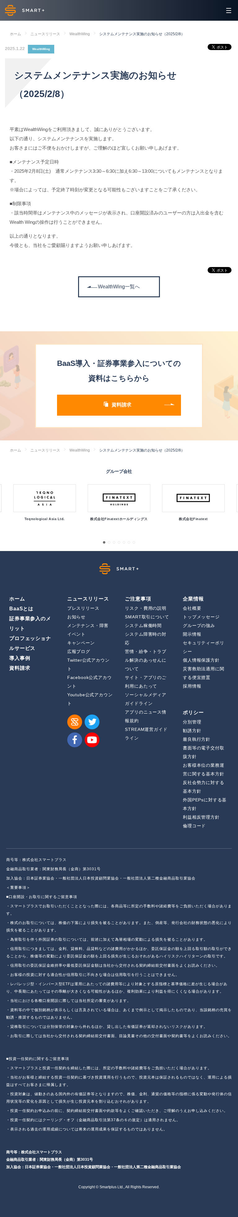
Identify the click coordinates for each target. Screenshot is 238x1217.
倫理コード (194, 825)
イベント (76, 634)
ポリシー (193, 712)
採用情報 (192, 686)
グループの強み (199, 625)
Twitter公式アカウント (88, 664)
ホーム (15, 34)
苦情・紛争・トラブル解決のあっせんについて (145, 660)
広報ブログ (78, 651)
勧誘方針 (192, 730)
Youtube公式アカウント (90, 699)
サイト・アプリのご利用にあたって (145, 682)
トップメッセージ (201, 616)
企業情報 (193, 598)
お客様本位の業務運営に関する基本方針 (203, 769)
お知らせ (76, 616)
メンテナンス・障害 (88, 625)
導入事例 (19, 658)
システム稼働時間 (143, 625)
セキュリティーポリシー (203, 647)
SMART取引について (147, 616)
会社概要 (192, 608)
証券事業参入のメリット (30, 623)
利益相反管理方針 (201, 817)
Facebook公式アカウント (89, 682)
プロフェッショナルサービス (30, 643)
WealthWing (79, 34)
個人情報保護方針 (201, 660)
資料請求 (19, 668)
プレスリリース (83, 608)
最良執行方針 (196, 739)
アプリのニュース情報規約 (145, 716)
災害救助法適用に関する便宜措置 (203, 673)
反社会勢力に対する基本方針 (203, 787)
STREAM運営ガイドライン (146, 733)
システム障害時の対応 (145, 638)
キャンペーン (81, 642)
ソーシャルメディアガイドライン (145, 699)
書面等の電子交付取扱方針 (203, 752)
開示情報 (192, 634)
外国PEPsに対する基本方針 (205, 804)
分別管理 (192, 721)
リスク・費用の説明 (145, 608)
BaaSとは (21, 608)
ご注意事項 (138, 598)
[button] (104, 542)
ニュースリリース (45, 34)
